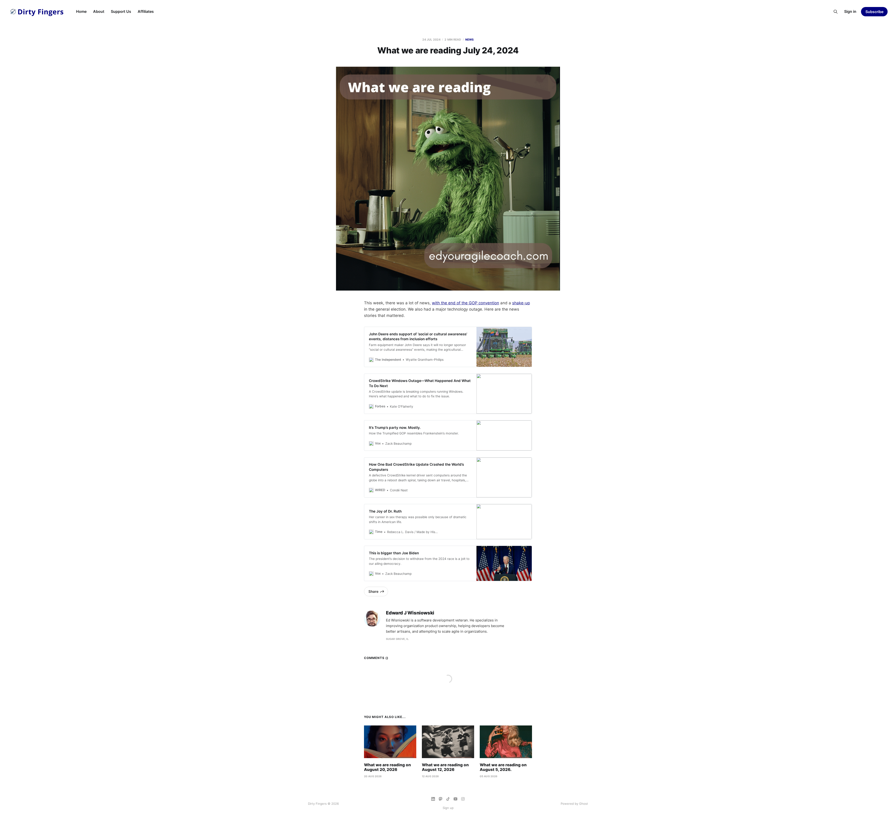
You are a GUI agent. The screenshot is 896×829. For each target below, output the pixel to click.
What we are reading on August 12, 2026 (445, 767)
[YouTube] (455, 799)
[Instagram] (463, 799)
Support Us (121, 11)
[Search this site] (835, 11)
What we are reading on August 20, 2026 (387, 767)
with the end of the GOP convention (465, 303)
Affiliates (146, 11)
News (469, 39)
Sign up (448, 808)
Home (81, 11)
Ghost (583, 803)
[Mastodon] (440, 799)
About (98, 11)
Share (373, 591)
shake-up (521, 303)
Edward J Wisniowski (410, 613)
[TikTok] (448, 799)
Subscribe (874, 11)
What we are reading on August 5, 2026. (503, 767)
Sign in (850, 11)
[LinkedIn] (433, 799)
